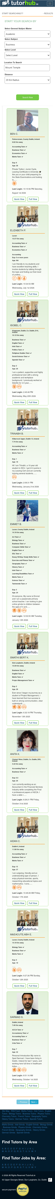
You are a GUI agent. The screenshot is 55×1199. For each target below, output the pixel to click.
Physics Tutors (44, 1113)
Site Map (5, 1111)
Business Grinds (10, 1127)
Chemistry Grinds (40, 1127)
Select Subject (11, 39)
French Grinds (8, 1130)
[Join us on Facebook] (50, 1179)
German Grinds (8, 1132)
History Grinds (39, 1130)
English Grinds (32, 1124)
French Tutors (24, 1116)
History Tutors (8, 1119)
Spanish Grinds (23, 1132)
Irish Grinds (20, 1124)
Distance (9, 74)
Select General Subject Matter (18, 28)
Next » (34, 1102)
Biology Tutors (15, 1113)
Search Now (27, 97)
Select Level (10, 49)
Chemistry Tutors (9, 1116)
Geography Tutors (39, 1116)
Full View (33, 199)
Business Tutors (29, 1113)
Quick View (19, 199)
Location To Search (13, 62)
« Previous (22, 1102)
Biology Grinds (46, 1124)
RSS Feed (15, 1111)
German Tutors (21, 1119)
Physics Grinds (24, 1127)
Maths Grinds (7, 1124)
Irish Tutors (39, 1111)
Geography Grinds (23, 1130)
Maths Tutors (26, 1111)
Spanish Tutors (36, 1119)
